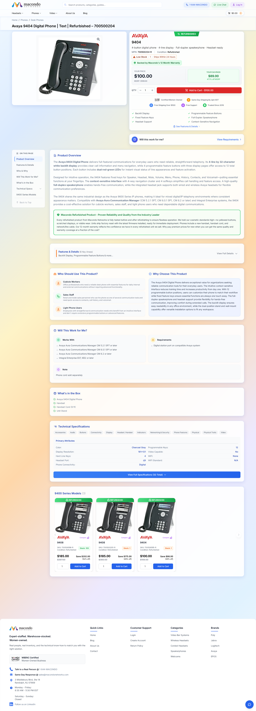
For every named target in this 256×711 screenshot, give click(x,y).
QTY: (134, 90)
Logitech (215, 645)
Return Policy (136, 645)
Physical (195, 432)
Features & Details (25, 165)
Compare (83, 537)
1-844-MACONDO (48, 669)
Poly (213, 635)
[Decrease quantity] (140, 90)
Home (14, 20)
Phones (35, 13)
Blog (85, 13)
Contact (94, 651)
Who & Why (22, 171)
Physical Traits (210, 432)
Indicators (141, 432)
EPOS (213, 656)
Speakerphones (178, 651)
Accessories (60, 432)
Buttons (83, 432)
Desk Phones (37, 20)
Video (52, 13)
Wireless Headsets (180, 640)
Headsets (16, 13)
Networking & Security (159, 432)
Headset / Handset (125, 432)
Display (109, 432)
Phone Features (180, 432)
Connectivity (96, 432)
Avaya (214, 651)
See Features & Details (187, 126)
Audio (72, 432)
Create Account (138, 640)
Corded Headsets (179, 645)
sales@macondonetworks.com (53, 674)
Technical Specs (24, 188)
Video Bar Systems (180, 635)
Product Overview (25, 159)
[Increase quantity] (152, 90)
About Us (70, 13)
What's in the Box (24, 182)
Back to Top (25, 202)
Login (133, 635)
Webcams (175, 656)
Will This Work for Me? (27, 176)
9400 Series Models (26, 194)
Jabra (214, 640)
